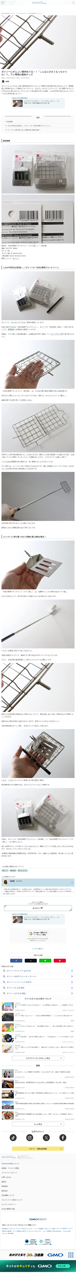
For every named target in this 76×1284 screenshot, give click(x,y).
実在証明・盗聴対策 (6, 1231)
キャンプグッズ (55, 334)
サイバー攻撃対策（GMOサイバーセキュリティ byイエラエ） (27, 1231)
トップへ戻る (37, 949)
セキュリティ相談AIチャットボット (65, 1228)
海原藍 (7, 81)
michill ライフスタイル (68, 1010)
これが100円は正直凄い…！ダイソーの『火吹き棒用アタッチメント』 (29, 126)
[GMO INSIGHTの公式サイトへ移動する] (38, 1218)
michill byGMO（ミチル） (8, 13)
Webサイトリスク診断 (50, 1228)
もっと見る (38, 1124)
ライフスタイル (22, 13)
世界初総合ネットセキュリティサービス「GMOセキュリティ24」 (17, 1228)
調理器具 (11, 329)
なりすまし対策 (66, 1231)
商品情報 (10, 121)
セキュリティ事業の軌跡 (7, 1233)
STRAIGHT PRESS (69, 1077)
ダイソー (16, 258)
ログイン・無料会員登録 (38, 1149)
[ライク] (74, 2)
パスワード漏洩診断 (38, 1228)
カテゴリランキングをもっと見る (38, 1058)
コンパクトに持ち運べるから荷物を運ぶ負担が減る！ (24, 130)
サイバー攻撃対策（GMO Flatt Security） (52, 1231)
